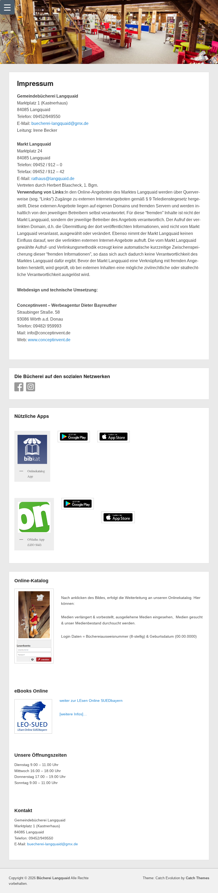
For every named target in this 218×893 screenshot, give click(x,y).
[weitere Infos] (71, 714)
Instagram (30, 386)
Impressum (35, 83)
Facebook (18, 386)
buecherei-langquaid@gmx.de (60, 123)
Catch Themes (197, 878)
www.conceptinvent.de (49, 340)
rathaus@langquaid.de (52, 178)
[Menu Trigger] (7, 7)
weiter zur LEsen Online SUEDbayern (91, 700)
